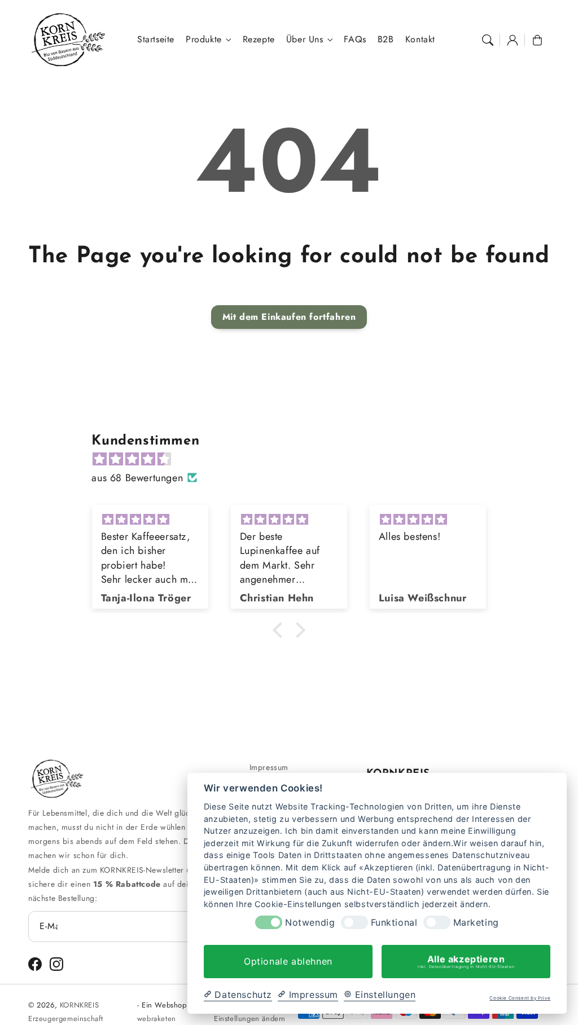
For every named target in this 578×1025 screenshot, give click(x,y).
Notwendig (310, 922)
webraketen (156, 1018)
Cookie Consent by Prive (519, 998)
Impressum (268, 767)
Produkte (204, 40)
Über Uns (304, 40)
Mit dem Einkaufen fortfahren (289, 316)
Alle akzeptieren (466, 961)
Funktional (394, 922)
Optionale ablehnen (288, 961)
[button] (487, 40)
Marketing (476, 922)
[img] (294, 459)
